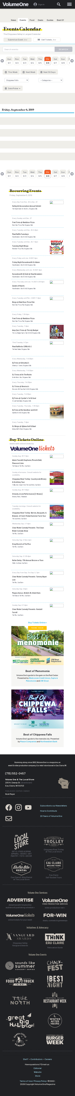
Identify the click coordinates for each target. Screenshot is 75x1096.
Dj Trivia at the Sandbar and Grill (25, 410)
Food (32, 20)
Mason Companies (28, 741)
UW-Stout (44, 681)
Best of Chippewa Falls (37, 734)
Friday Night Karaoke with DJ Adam (26, 262)
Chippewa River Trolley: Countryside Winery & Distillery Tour (29, 480)
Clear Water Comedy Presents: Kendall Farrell (27, 610)
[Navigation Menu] (69, 4)
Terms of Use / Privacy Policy (33, 1081)
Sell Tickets (48, 39)
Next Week (30, 72)
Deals (40, 20)
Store (37, 1075)
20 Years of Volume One (51, 816)
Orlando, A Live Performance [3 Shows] (27, 494)
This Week (12, 72)
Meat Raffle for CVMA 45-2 (21, 346)
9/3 (24, 61)
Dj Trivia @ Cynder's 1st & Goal (24, 398)
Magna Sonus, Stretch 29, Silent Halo (26, 593)
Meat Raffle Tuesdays (20, 234)
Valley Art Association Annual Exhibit (26, 206)
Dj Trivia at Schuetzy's (20, 362)
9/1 (9, 61)
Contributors (37, 1059)
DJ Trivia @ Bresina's (20, 386)
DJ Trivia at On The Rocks (22, 374)
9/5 (40, 61)
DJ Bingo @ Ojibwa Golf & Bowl (24, 426)
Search (63, 49)
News (13, 20)
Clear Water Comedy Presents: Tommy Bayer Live (29, 578)
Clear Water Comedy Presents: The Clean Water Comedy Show (28, 529)
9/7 (55, 61)
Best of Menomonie (37, 671)
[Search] (59, 4)
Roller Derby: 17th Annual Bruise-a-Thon (27, 560)
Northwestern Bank (48, 741)
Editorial (38, 1068)
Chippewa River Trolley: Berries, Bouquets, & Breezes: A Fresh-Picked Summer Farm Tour (29, 514)
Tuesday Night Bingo (20, 246)
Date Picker (13, 88)
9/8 (63, 61)
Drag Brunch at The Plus (21, 544)
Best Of (60, 20)
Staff (25, 1059)
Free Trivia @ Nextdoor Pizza (23, 222)
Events (23, 20)
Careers (48, 1059)
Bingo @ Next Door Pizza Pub (23, 302)
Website (37, 1072)
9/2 (17, 61)
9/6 (47, 61)
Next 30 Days (49, 72)
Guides (50, 20)
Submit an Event (17, 39)
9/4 (32, 61)
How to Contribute (48, 811)
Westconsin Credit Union (39, 678)
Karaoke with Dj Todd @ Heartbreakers (27, 274)
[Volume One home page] (17, 5)
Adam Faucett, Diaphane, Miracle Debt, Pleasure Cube (27, 461)
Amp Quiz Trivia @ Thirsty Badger (25, 330)
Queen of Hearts (18, 285)
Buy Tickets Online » (37, 622)
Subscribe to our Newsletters (53, 805)
